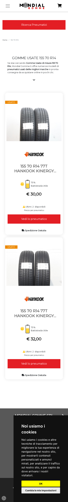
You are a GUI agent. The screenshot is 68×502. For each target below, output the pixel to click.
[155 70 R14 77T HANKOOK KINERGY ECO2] (34, 122)
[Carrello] (59, 6)
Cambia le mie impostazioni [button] (40, 490)
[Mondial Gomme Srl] (32, 6)
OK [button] (41, 483)
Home (4, 40)
